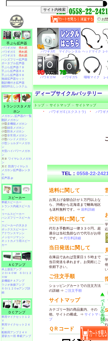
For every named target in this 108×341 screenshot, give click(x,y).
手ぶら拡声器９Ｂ (12, 75)
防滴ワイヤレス (18, 166)
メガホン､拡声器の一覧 (16, 115)
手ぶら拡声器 (16, 43)
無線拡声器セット (12, 78)
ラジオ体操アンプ (12, 284)
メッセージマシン (12, 237)
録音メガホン (15, 127)
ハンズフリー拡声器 (14, 59)
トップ (39, 105)
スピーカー (16, 198)
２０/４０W (8, 273)
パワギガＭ (14, 47)
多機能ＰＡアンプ (12, 280)
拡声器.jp (7, 177)
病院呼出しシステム (14, 86)
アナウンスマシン (12, 233)
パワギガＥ (14, 51)
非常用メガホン (17, 135)
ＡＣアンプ (16, 265)
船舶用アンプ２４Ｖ (14, 332)
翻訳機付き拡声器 (12, 82)
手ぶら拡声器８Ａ (12, 70)
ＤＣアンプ (16, 312)
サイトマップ (60, 105)
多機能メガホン (17, 123)
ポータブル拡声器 (12, 63)
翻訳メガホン (10, 119)
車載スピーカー (11, 202)
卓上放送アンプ (11, 269)
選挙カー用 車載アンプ (16, 336)
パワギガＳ (14, 55)
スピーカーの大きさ (14, 225)
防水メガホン (15, 131)
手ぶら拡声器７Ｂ (12, 67)
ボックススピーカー (14, 229)
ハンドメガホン (17, 139)
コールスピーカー (12, 213)
